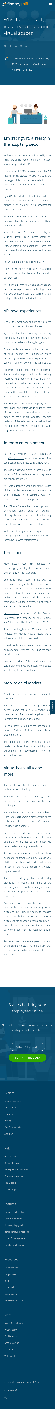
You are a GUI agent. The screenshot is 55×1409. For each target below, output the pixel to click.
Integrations (10, 1274)
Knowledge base (12, 1163)
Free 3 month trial (12, 1127)
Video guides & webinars (16, 1169)
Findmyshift (9, 1374)
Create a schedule (27, 1046)
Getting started (11, 1156)
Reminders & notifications (16, 1231)
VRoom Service (16, 458)
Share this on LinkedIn (15, 45)
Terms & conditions (13, 1323)
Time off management (14, 1238)
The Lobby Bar (12, 812)
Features (8, 1114)
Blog (6, 1280)
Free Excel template (13, 1300)
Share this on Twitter (5, 45)
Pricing (7, 1120)
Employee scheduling (14, 1212)
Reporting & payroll (13, 1225)
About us (8, 1133)
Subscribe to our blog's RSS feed (26, 45)
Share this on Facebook (10, 45)
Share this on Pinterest (20, 45)
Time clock (9, 1287)
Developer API (11, 1267)
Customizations (11, 1293)
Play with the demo (27, 1057)
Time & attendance (13, 1218)
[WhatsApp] (5, 1397)
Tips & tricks (10, 1182)
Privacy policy (10, 1329)
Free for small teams (14, 1244)
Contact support (12, 1189)
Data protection (11, 1342)
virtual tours (35, 408)
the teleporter (11, 374)
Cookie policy (10, 1336)
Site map (8, 1349)
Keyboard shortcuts (13, 1176)
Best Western (11, 613)
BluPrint (16, 734)
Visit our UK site (11, 1355)
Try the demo (10, 1107)
